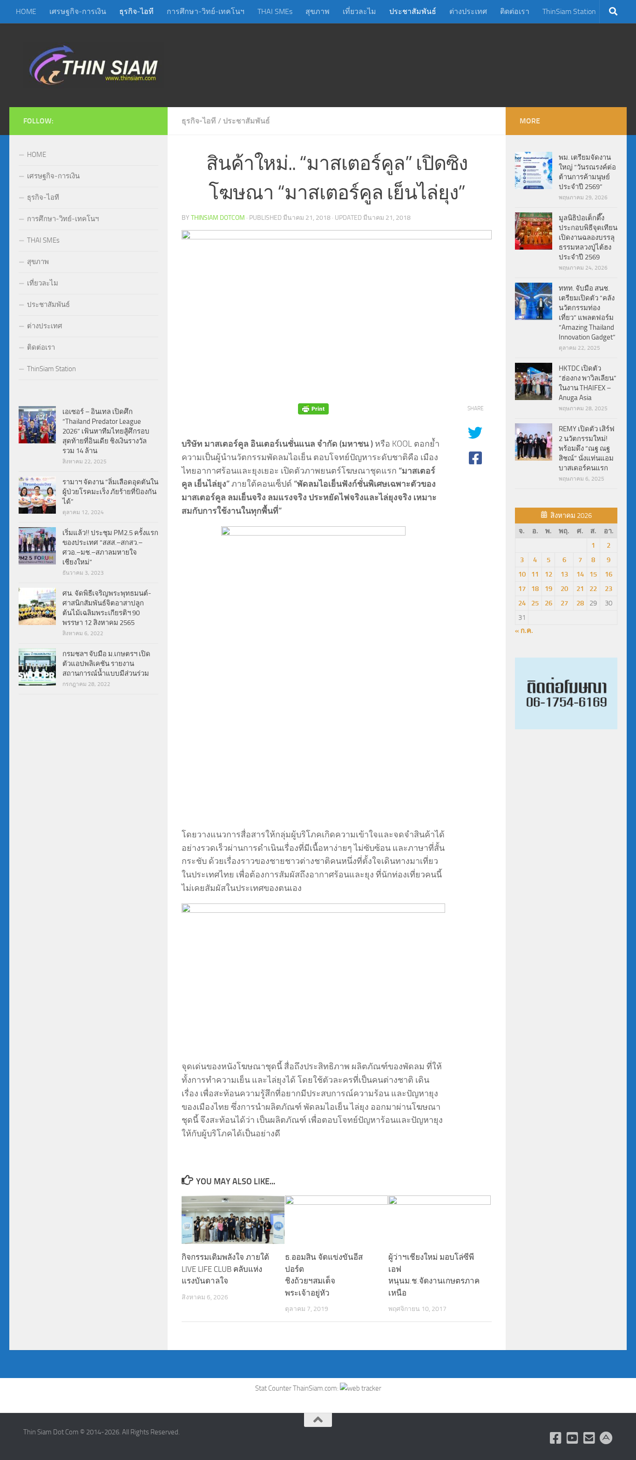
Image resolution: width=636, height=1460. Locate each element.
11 (535, 574)
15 (593, 574)
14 (580, 574)
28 (580, 603)
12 (548, 574)
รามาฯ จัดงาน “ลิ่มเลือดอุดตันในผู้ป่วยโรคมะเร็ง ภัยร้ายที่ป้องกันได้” (110, 492)
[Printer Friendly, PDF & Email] (313, 408)
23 (608, 588)
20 (564, 588)
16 (608, 574)
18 (535, 588)
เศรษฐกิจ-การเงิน (77, 11)
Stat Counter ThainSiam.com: (297, 1388)
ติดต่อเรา (514, 11)
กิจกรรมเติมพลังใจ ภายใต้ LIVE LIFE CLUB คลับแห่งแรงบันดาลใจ (225, 1268)
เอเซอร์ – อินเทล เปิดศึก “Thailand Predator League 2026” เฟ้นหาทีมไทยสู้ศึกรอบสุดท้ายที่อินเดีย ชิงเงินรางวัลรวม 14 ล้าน (105, 431)
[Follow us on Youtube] (572, 1438)
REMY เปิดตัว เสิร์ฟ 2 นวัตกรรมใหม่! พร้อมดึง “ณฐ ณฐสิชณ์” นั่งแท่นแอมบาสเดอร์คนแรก (587, 448)
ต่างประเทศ (468, 11)
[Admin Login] (606, 1438)
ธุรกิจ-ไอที (136, 11)
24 (522, 603)
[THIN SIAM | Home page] (93, 65)
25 (535, 603)
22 (593, 588)
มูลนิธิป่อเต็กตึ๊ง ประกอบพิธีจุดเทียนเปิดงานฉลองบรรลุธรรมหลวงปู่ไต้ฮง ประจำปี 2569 (588, 237)
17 (522, 588)
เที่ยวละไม (359, 11)
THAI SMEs (274, 11)
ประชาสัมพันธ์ (412, 11)
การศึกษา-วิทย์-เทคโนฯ (205, 11)
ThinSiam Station (569, 11)
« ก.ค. (524, 630)
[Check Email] (589, 1438)
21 (580, 588)
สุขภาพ (317, 11)
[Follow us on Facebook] (555, 1438)
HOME (26, 11)
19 (548, 588)
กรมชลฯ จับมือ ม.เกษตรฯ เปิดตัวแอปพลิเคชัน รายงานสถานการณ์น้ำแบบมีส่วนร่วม (106, 664)
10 (522, 574)
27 (564, 603)
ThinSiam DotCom (218, 218)
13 (564, 574)
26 (548, 603)
